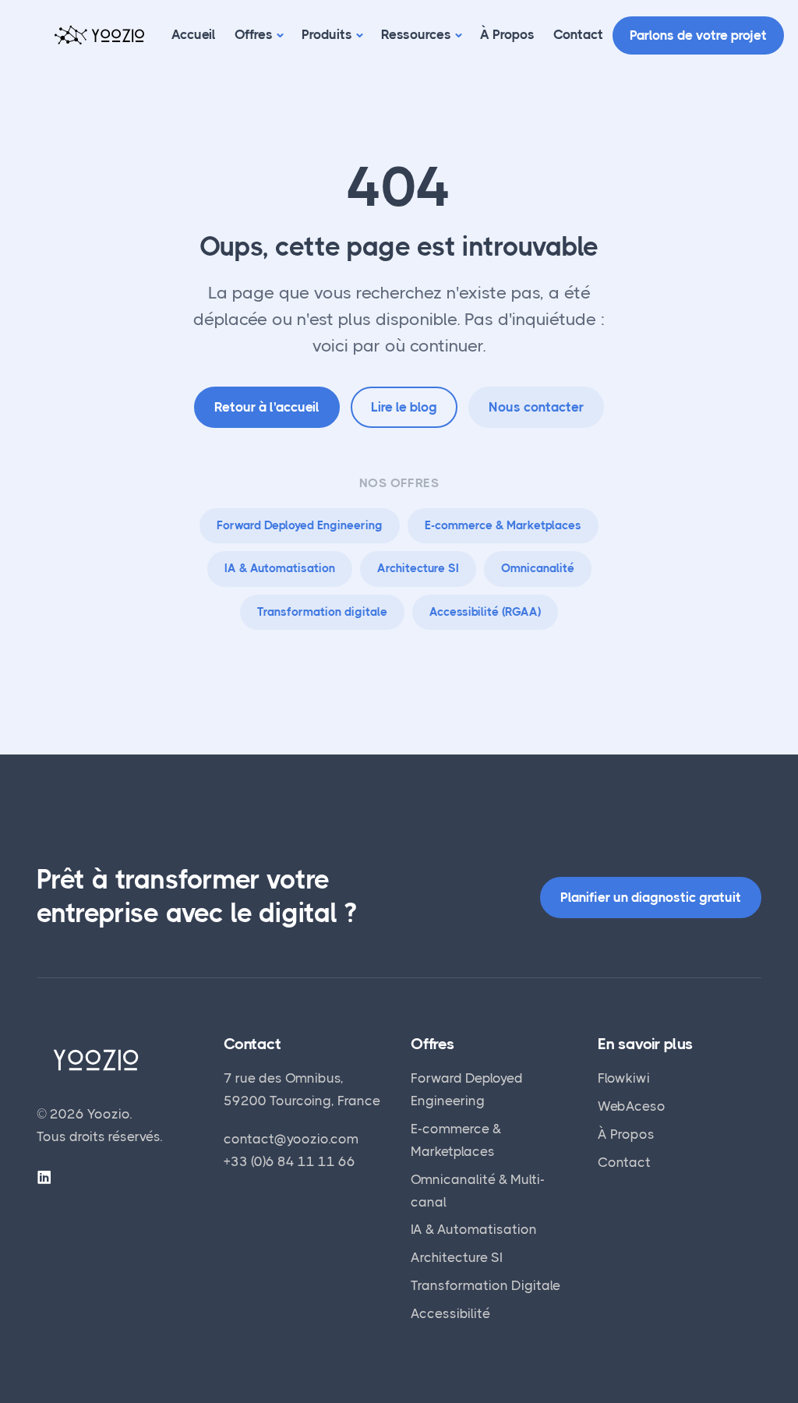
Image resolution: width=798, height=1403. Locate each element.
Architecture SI (418, 568)
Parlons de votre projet (698, 35)
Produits (327, 34)
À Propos (507, 34)
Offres (254, 34)
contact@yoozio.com (291, 1139)
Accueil (193, 34)
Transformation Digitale (485, 1285)
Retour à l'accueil (267, 407)
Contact (578, 34)
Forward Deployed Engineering (300, 525)
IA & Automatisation (279, 568)
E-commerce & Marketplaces (503, 525)
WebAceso (632, 1106)
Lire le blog (404, 407)
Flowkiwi (624, 1078)
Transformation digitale (322, 612)
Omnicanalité (537, 568)
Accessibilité (450, 1313)
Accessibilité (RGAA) (485, 612)
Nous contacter (536, 407)
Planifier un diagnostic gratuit (650, 897)
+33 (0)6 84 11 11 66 (289, 1161)
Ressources (416, 34)
